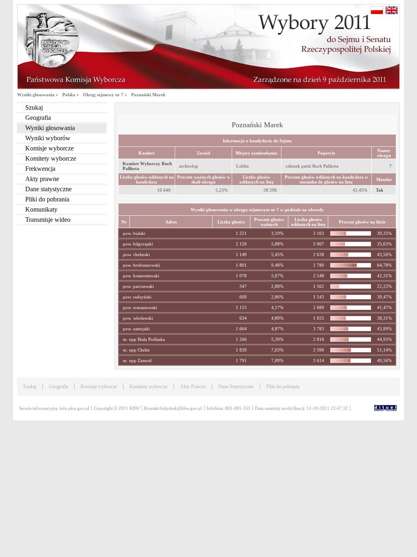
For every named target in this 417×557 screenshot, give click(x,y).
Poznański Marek (148, 94)
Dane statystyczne (48, 189)
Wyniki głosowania (50, 127)
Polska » (70, 94)
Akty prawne (42, 178)
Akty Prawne (193, 386)
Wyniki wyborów (47, 138)
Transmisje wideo (47, 219)
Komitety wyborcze (50, 158)
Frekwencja (40, 168)
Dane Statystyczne (236, 386)
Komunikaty (41, 209)
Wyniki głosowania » (37, 94)
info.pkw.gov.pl (74, 408)
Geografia (38, 117)
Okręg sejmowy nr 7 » (105, 94)
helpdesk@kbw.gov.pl (181, 408)
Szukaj (34, 107)
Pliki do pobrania (47, 199)
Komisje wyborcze (49, 148)
